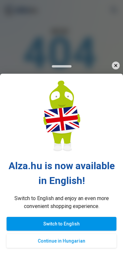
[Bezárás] (116, 66)
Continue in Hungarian (61, 241)
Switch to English (61, 223)
